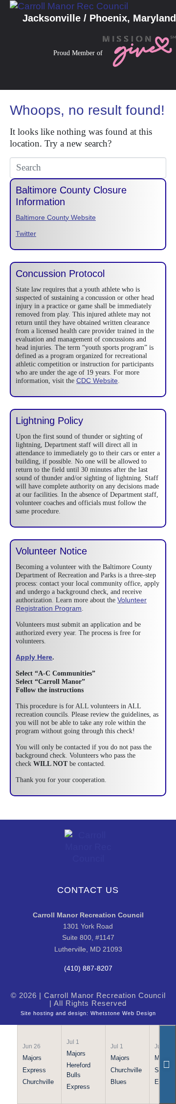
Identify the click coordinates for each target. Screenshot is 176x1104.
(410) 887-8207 (88, 968)
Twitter (26, 233)
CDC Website (97, 380)
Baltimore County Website (56, 217)
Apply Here (34, 657)
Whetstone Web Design (123, 1013)
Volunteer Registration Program (81, 604)
